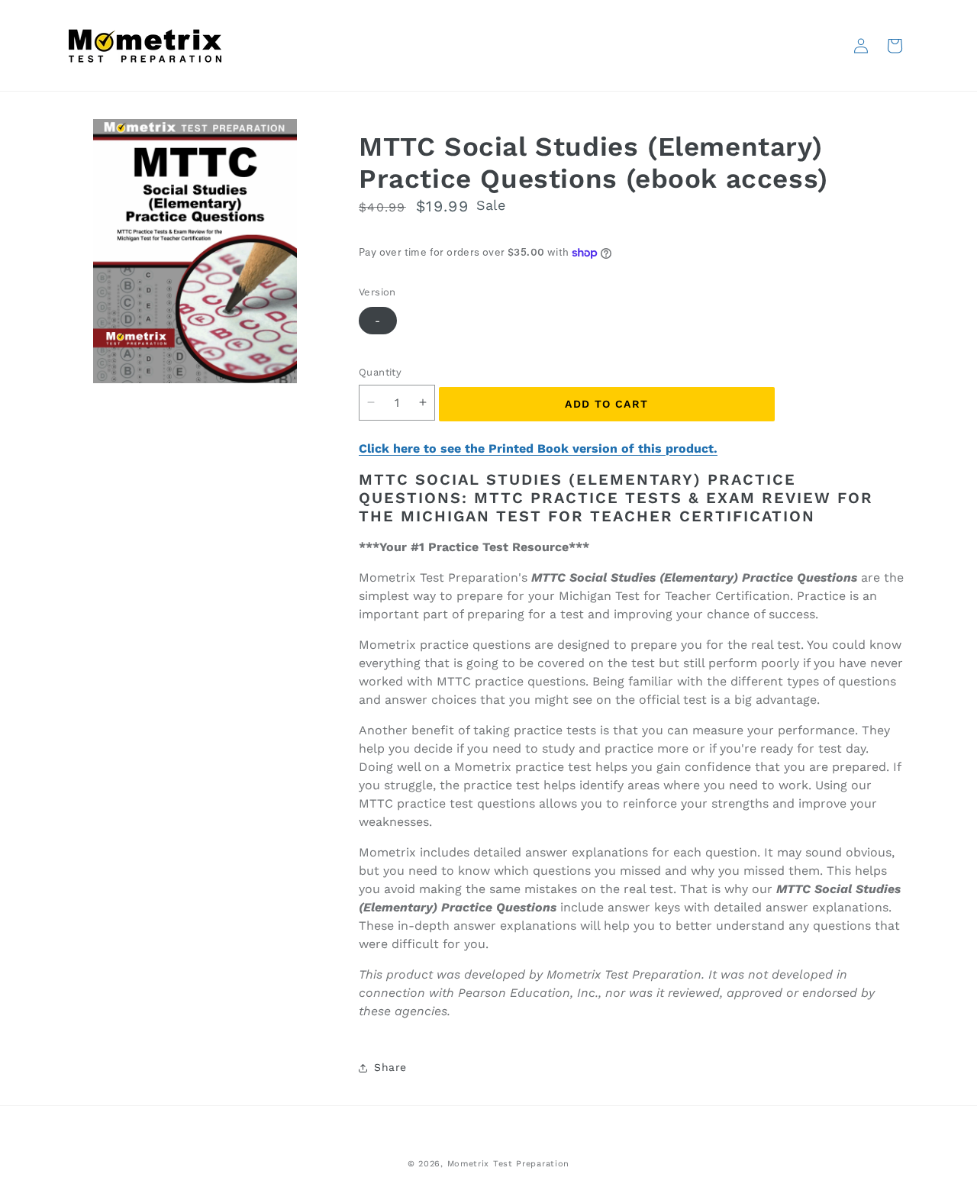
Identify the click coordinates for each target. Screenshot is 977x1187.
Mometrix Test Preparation (508, 1164)
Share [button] (390, 1067)
